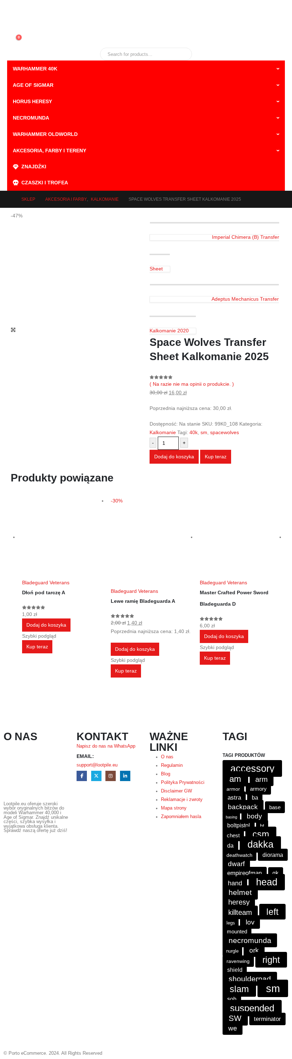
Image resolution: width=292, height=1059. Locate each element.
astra (234, 797)
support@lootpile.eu (97, 765)
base (275, 807)
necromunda (250, 940)
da (230, 845)
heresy (239, 902)
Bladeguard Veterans (45, 582)
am (235, 779)
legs (230, 923)
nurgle (232, 951)
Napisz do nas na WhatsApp (106, 746)
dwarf (236, 864)
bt (262, 825)
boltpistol (238, 825)
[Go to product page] (63, 537)
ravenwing (238, 961)
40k (193, 432)
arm (261, 779)
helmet (240, 892)
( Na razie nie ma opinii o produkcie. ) (192, 384)
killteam (240, 912)
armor (233, 789)
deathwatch (239, 855)
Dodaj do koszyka (174, 456)
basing (231, 817)
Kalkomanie (163, 432)
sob (231, 999)
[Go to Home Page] (9, 199)
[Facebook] (82, 776)
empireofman (244, 873)
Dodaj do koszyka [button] (46, 625)
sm (203, 432)
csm (260, 834)
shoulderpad (250, 979)
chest (233, 835)
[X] (96, 776)
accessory (252, 768)
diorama (272, 855)
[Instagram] (110, 776)
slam (239, 989)
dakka (260, 844)
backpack (243, 807)
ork (254, 950)
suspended (252, 1008)
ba (255, 798)
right (271, 960)
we (232, 1028)
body (254, 816)
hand (235, 883)
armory (258, 789)
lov (250, 922)
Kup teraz (215, 456)
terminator (267, 1019)
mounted (237, 931)
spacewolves (224, 432)
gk (275, 873)
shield (235, 970)
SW (235, 1018)
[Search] (182, 54)
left (272, 912)
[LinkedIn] (125, 776)
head (266, 882)
